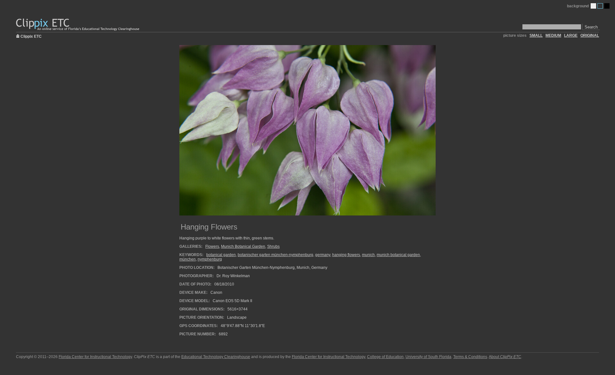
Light (593, 6)
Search (591, 27)
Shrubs (273, 246)
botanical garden (221, 255)
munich (368, 255)
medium (553, 35)
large (571, 35)
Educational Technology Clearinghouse (215, 357)
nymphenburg (210, 259)
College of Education (385, 357)
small (536, 35)
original (589, 35)
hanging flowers (346, 255)
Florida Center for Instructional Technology (95, 357)
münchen (187, 259)
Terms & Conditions (470, 357)
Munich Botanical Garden (243, 246)
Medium (600, 6)
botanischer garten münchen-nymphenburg (275, 255)
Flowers (212, 246)
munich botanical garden (398, 255)
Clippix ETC (31, 36)
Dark (607, 6)
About (505, 357)
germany (322, 255)
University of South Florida (428, 357)
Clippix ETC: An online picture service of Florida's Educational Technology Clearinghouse (78, 25)
